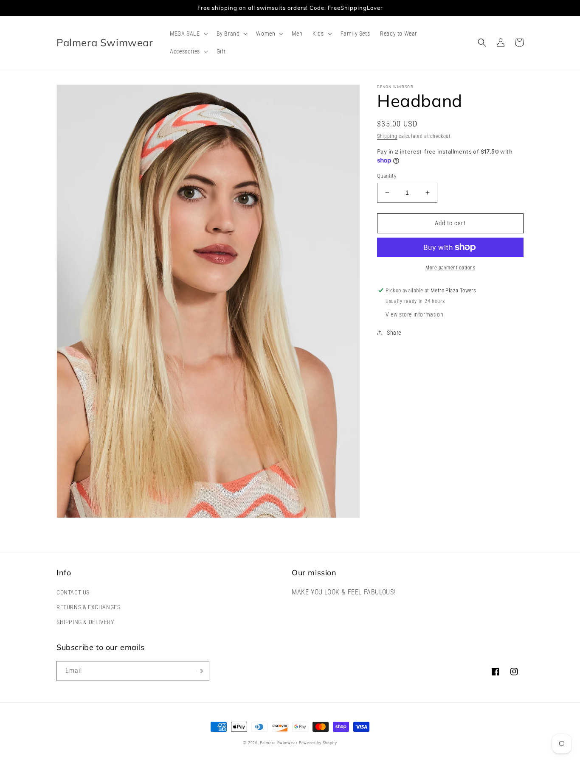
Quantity (386, 176)
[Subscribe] (199, 671)
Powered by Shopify (318, 742)
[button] (188, 33)
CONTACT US (73, 592)
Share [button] (394, 332)
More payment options (450, 268)
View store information (414, 314)
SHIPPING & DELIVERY (85, 622)
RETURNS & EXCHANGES (88, 607)
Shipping (387, 136)
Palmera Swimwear (278, 742)
